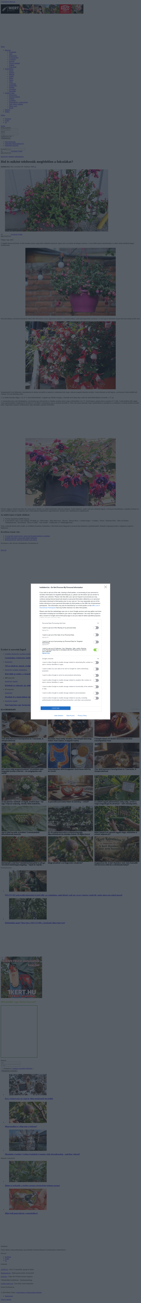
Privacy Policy (82, 715)
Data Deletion (58, 715)
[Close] (106, 588)
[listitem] (70, 623)
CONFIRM (55, 708)
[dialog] (70, 651)
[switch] (96, 627)
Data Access (70, 715)
